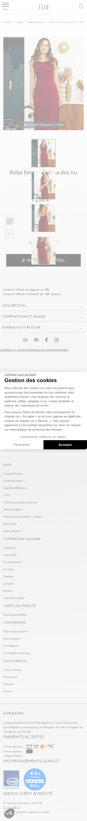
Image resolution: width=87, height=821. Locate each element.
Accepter (65, 444)
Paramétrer (22, 444)
